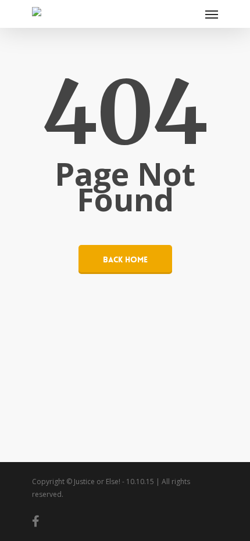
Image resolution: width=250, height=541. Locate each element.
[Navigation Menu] (211, 14)
